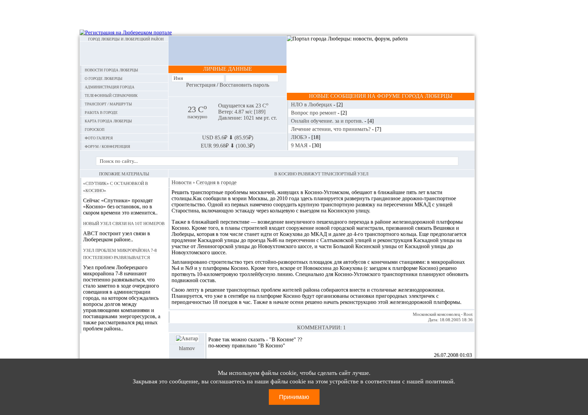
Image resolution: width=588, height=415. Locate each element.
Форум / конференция (107, 146)
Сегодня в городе (216, 182)
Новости (182, 182)
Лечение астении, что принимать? (331, 129)
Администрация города (109, 86)
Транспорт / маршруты (108, 103)
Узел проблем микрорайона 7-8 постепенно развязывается (120, 253)
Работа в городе (101, 112)
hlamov (187, 348)
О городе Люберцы (103, 78)
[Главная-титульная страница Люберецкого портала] (124, 53)
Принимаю (294, 397)
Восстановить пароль (244, 85)
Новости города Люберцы (111, 69)
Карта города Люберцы (108, 120)
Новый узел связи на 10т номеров (124, 223)
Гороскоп (94, 129)
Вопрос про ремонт (314, 113)
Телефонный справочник (111, 95)
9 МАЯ (300, 145)
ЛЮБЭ (299, 137)
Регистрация (200, 85)
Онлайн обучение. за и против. (327, 121)
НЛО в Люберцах (312, 104)
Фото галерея (99, 137)
